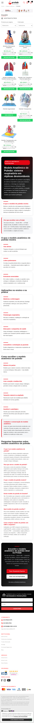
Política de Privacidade (20, 716)
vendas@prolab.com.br (10, 626)
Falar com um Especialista (17, 576)
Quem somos (4, 636)
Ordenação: (21, 22)
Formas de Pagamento (6, 647)
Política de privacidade (6, 639)
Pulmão (18, 6)
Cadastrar (17, 608)
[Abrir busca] (24, 2)
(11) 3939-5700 (7, 623)
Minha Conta (4, 660)
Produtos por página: (7, 22)
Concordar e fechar (17, 719)
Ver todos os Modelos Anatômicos (17, 582)
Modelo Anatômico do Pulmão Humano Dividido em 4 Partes (9, 79)
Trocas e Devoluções (5, 641)
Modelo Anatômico (10, 6)
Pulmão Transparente (25, 109)
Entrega (3, 644)
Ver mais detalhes (9, 57)
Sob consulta (9, 115)
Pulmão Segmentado (9, 109)
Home (2, 6)
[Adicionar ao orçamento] (14, 32)
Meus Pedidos (4, 663)
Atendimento (4, 657)
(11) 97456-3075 (7, 620)
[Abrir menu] (2, 2)
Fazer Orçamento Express (17, 571)
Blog (2, 649)
